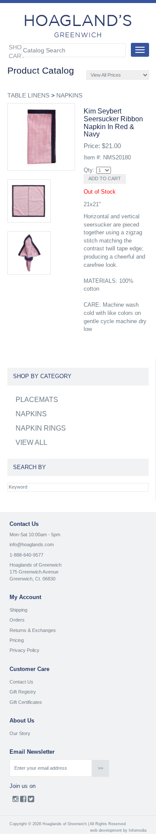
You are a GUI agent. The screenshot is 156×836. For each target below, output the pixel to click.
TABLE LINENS (28, 95)
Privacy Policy (24, 650)
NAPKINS (69, 95)
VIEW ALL (31, 442)
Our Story (20, 733)
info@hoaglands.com (32, 544)
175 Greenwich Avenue (34, 571)
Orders (17, 619)
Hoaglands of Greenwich (36, 564)
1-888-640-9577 (26, 554)
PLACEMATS (37, 399)
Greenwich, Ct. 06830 (32, 578)
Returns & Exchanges (33, 630)
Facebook (23, 800)
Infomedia (137, 830)
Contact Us (21, 681)
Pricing (17, 640)
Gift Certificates (26, 702)
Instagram (15, 800)
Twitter (31, 800)
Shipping (18, 609)
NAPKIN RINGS (41, 428)
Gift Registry (23, 691)
